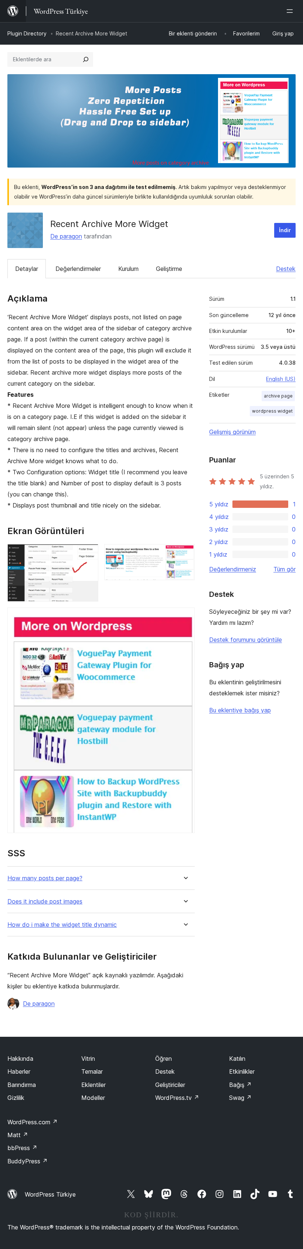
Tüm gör (284, 569)
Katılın (237, 1058)
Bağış (240, 1084)
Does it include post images (44, 901)
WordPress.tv (177, 1097)
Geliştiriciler (170, 1084)
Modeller (93, 1097)
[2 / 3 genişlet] (184, 554)
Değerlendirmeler (78, 268)
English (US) (281, 379)
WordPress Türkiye (50, 1194)
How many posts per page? (44, 878)
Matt (17, 1135)
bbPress (22, 1148)
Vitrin (88, 1058)
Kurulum (128, 268)
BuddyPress (27, 1161)
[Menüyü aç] (291, 11)
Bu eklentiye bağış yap (240, 710)
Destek (286, 268)
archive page (278, 396)
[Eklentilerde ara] (85, 59)
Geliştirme (169, 268)
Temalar (92, 1071)
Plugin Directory (27, 33)
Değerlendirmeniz (232, 569)
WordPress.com (32, 1122)
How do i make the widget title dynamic (62, 924)
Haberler (18, 1071)
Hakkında (20, 1058)
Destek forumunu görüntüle (245, 639)
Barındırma (21, 1084)
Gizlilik (15, 1097)
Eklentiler (93, 1084)
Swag (240, 1097)
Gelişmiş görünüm (232, 432)
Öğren (163, 1058)
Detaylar (26, 268)
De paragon (66, 236)
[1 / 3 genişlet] (88, 554)
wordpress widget (272, 411)
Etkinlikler (242, 1071)
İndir (285, 230)
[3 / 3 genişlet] (184, 617)
